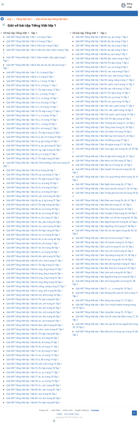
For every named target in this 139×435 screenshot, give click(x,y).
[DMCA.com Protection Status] (69, 420)
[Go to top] (134, 413)
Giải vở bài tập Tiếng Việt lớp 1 (52, 19)
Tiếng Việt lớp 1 (24, 19)
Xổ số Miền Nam (71, 414)
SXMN (59, 414)
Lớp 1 (10, 19)
